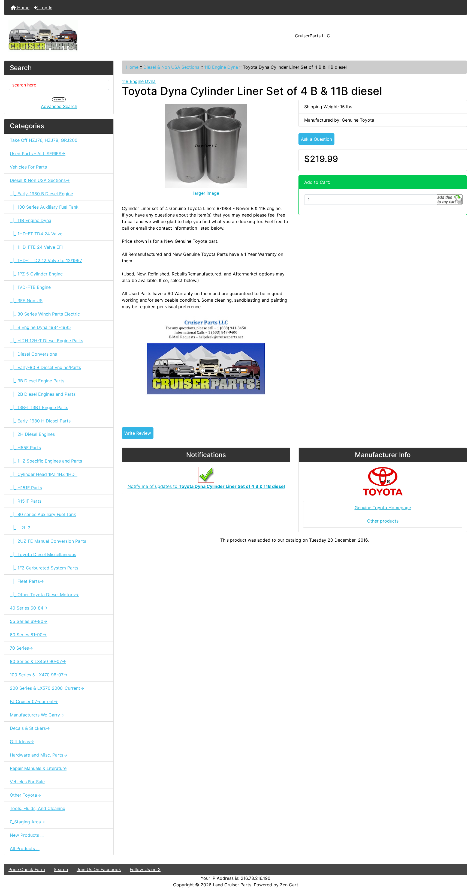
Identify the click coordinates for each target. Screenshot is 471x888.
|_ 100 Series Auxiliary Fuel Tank (44, 207)
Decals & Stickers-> (30, 728)
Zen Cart (289, 884)
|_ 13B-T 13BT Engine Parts (39, 407)
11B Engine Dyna (221, 67)
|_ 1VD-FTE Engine (30, 287)
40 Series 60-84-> (28, 608)
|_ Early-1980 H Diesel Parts (40, 421)
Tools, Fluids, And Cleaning (37, 808)
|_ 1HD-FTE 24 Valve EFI (36, 247)
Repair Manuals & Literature (38, 768)
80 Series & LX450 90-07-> (38, 661)
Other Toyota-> (25, 795)
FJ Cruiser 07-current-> (34, 701)
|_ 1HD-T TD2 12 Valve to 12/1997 (46, 260)
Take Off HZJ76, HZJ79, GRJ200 (43, 140)
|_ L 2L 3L (21, 527)
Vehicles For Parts (28, 167)
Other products (382, 521)
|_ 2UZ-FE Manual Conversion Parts (48, 541)
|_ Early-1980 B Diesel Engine (41, 193)
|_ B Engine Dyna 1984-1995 (40, 327)
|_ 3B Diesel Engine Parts (37, 380)
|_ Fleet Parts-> (27, 581)
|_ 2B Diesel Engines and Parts (43, 394)
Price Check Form (26, 869)
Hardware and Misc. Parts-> (38, 755)
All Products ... (25, 848)
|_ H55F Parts (25, 447)
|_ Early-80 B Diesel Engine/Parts (45, 367)
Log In (45, 7)
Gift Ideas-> (22, 741)
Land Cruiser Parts (232, 884)
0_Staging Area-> (27, 821)
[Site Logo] (81, 36)
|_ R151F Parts (25, 501)
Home (22, 7)
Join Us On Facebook (99, 869)
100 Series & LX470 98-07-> (39, 674)
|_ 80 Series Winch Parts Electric (45, 314)
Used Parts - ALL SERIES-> (37, 153)
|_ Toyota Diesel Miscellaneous (43, 554)
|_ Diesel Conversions (33, 354)
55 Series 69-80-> (28, 621)
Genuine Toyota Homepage (383, 507)
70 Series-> (21, 648)
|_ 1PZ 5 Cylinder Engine (36, 274)
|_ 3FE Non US (26, 300)
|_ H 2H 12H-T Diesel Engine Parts (46, 340)
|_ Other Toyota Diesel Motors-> (44, 594)
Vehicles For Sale (27, 781)
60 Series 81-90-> (28, 634)
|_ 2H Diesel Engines (32, 434)
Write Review (137, 433)
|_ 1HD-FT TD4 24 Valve (36, 233)
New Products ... (27, 835)
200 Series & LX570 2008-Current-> (47, 688)
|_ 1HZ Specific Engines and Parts (46, 461)
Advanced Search (59, 106)
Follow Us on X (145, 869)
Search (61, 869)
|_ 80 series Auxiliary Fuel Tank (43, 514)
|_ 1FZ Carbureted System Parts (44, 568)
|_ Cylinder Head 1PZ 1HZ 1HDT (43, 474)
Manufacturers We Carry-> (37, 715)
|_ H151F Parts (26, 487)
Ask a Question (316, 139)
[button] (461, 861)
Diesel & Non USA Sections (171, 67)
